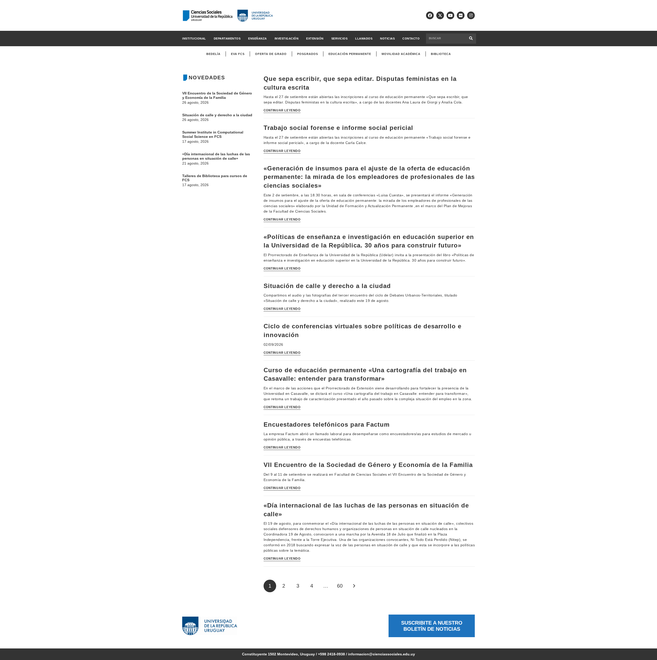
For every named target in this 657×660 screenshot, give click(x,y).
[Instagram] (471, 15)
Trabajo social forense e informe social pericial (339, 127)
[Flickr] (461, 15)
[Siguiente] (353, 586)
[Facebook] (430, 15)
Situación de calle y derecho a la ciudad (217, 115)
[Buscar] (471, 38)
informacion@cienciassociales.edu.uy (381, 654)
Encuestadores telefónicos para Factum (327, 424)
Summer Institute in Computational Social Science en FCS (212, 134)
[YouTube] (450, 15)
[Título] (440, 15)
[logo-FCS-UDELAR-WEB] (227, 15)
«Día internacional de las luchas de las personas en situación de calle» (216, 156)
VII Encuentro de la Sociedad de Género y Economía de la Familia (217, 95)
